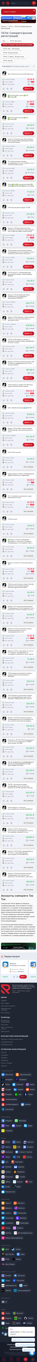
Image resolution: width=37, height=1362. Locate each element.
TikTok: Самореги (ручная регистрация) (17, 45)
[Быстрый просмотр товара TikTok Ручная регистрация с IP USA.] (11, 222)
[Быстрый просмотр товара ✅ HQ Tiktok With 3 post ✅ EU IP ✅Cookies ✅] (11, 111)
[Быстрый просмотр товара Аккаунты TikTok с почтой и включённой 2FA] (11, 578)
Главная (4, 26)
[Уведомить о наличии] (3, 88)
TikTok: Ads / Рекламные (11, 49)
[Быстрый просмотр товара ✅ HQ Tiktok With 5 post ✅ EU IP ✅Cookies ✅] (11, 133)
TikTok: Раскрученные (10, 53)
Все (4, 41)
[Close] (34, 10)
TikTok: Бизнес (8, 60)
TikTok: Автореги (16, 41)
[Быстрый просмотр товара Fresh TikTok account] (11, 467)
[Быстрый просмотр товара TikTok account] (11, 534)
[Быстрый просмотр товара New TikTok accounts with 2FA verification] (11, 88)
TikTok (10, 26)
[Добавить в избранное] (7, 88)
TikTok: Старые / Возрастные (13, 56)
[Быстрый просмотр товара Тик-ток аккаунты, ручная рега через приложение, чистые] (11, 511)
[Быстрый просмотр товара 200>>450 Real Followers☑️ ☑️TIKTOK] (11, 422)
